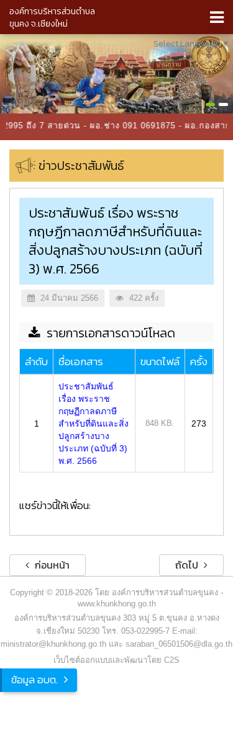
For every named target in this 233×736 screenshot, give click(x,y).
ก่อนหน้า (51, 564)
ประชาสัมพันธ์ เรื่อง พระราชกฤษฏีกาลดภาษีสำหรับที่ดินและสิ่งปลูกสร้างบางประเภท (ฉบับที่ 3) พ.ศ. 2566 (93, 423)
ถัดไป (188, 564)
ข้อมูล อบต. (34, 680)
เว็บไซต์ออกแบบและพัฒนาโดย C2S (116, 660)
